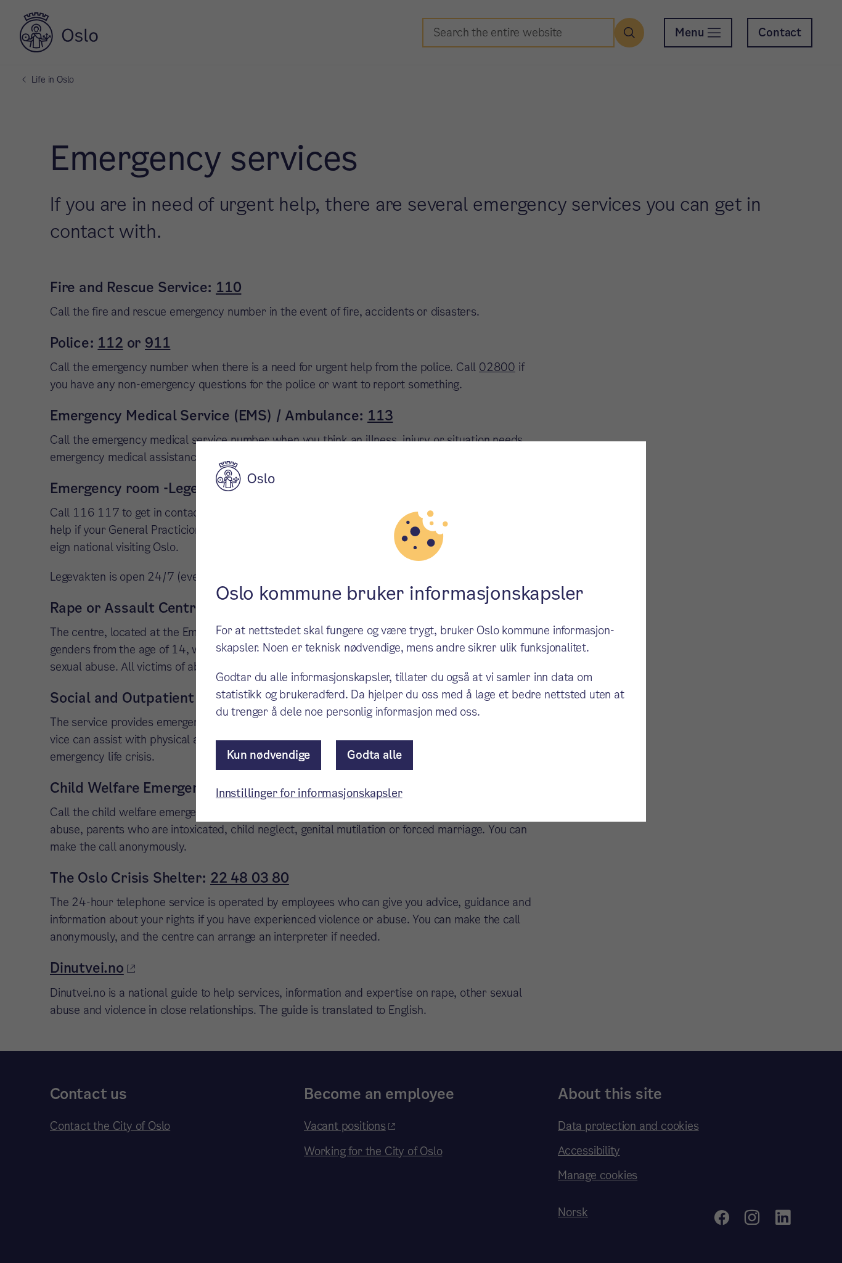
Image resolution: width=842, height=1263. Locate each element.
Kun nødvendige (268, 754)
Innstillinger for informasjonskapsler (309, 793)
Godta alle (374, 754)
